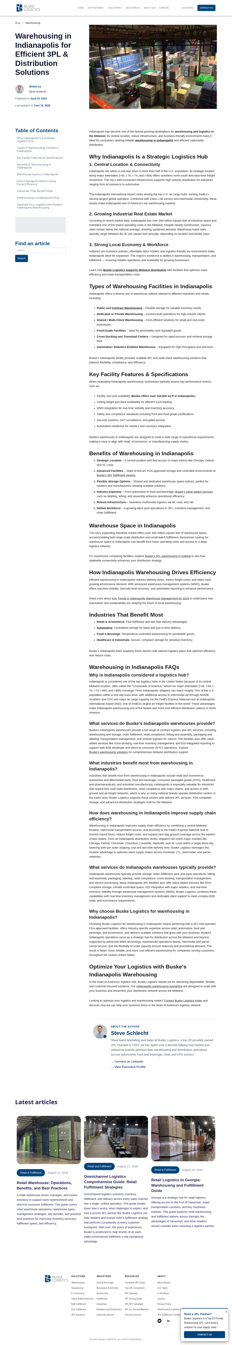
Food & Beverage (105, 1282)
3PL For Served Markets (137, 1309)
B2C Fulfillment (78, 1309)
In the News (163, 1293)
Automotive (102, 1293)
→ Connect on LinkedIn (127, 1061)
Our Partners (96, 8)
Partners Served (133, 1314)
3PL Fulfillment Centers (169, 1314)
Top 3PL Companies (135, 1288)
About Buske (164, 1282)
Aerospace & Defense (107, 1288)
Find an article (32, 243)
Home (81, 8)
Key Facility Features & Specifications (40, 157)
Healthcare (102, 1298)
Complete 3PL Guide (135, 1282)
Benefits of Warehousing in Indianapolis (34, 166)
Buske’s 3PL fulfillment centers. (116, 475)
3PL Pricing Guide (133, 1298)
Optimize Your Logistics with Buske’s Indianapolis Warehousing (39, 206)
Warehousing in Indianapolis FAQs (38, 197)
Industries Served (105, 1314)
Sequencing (77, 1288)
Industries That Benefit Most (35, 191)
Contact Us (206, 8)
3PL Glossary (131, 1293)
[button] (114, 8)
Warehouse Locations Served (172, 1309)
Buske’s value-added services (194, 491)
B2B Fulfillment (78, 1304)
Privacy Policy (164, 1304)
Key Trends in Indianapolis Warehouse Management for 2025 (150, 598)
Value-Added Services (82, 1298)
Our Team (162, 1288)
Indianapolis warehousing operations (159, 986)
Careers (164, 8)
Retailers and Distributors (109, 1309)
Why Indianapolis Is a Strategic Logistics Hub (36, 140)
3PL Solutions (78, 1314)
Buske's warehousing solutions (108, 752)
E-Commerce (78, 1293)
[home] (28, 8)
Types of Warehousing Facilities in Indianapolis (38, 149)
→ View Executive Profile (128, 1066)
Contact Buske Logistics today (183, 1000)
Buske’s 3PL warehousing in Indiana (168, 556)
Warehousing (77, 1282)
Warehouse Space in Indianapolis (37, 174)
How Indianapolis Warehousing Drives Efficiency (36, 183)
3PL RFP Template (134, 1304)
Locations (187, 8)
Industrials (102, 1304)
